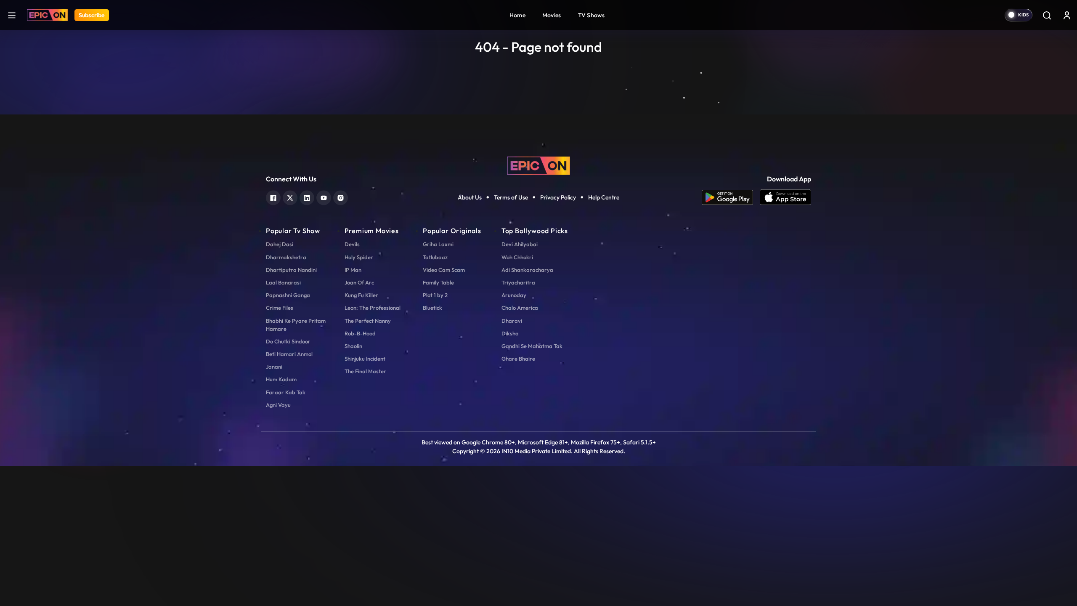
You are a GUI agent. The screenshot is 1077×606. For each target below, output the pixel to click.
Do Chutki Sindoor (288, 341)
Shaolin (353, 346)
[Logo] (47, 15)
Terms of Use (511, 197)
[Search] (1046, 15)
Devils (352, 244)
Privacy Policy (558, 197)
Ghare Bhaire (518, 358)
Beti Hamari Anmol (289, 354)
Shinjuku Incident (365, 358)
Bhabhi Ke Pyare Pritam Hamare (296, 324)
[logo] (538, 165)
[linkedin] (307, 196)
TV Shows (591, 15)
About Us (470, 197)
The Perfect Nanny (368, 320)
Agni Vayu (278, 404)
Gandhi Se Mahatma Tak (531, 346)
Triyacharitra (518, 282)
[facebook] (273, 196)
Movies (551, 15)
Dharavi (511, 320)
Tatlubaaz (435, 257)
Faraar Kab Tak (285, 392)
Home (517, 15)
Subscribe (92, 15)
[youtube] (323, 196)
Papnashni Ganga (288, 295)
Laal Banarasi (283, 282)
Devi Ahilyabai (519, 244)
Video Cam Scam (444, 269)
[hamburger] (12, 15)
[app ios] (785, 197)
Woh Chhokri (517, 257)
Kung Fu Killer (361, 295)
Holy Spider (359, 257)
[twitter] (290, 196)
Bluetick (432, 307)
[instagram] (340, 196)
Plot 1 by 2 (435, 295)
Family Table (438, 282)
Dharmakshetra (286, 257)
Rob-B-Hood (360, 333)
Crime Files (279, 307)
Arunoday (513, 295)
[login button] (1067, 15)
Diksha (510, 333)
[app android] (731, 197)
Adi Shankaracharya (527, 269)
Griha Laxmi (438, 244)
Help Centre (603, 197)
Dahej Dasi (279, 244)
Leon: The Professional (373, 307)
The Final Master (365, 371)
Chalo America (519, 307)
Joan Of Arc (359, 282)
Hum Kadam (281, 379)
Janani (274, 366)
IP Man (353, 269)
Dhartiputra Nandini (291, 269)
